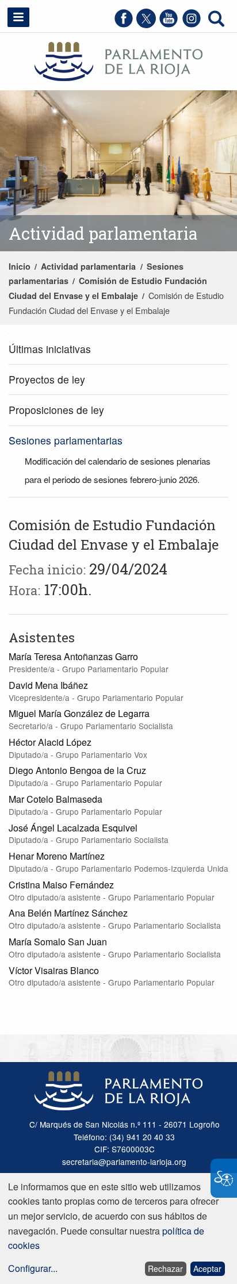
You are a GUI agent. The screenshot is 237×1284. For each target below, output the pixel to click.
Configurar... (33, 1268)
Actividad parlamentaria (88, 266)
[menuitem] (118, 349)
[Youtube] (168, 24)
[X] (146, 24)
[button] (18, 17)
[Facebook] (123, 24)
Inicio (19, 266)
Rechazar (165, 1268)
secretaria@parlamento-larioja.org (124, 1161)
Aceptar (207, 1268)
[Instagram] (191, 24)
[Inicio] (118, 60)
